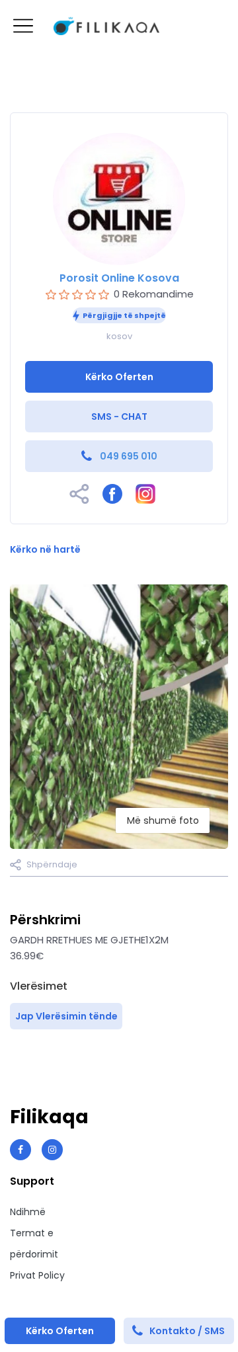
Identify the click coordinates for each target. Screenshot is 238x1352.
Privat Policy (37, 1275)
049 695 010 (128, 456)
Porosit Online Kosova (119, 278)
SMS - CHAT (119, 416)
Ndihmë (28, 1211)
